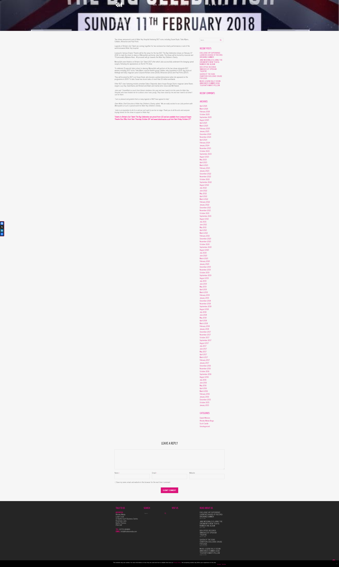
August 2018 (204, 309)
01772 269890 (124, 529)
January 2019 (204, 298)
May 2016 (203, 385)
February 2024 (205, 143)
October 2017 (204, 337)
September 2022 (206, 182)
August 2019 (204, 278)
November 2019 (205, 270)
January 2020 (204, 264)
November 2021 (205, 210)
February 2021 (205, 236)
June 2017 (203, 349)
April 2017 (203, 354)
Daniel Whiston (205, 418)
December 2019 (205, 267)
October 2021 (204, 213)
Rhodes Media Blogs (147, 25)
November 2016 (205, 368)
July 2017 (203, 346)
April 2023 (203, 162)
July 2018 (203, 312)
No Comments (217, 16)
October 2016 (204, 371)
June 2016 (203, 383)
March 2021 (204, 233)
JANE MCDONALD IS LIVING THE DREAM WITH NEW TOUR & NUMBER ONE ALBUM (211, 62)
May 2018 (203, 318)
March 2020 (204, 258)
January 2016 (204, 397)
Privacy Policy (177, 562)
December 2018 (205, 301)
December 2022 (205, 174)
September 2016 (205, 374)
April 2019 (203, 289)
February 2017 (205, 360)
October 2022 (205, 179)
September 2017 (205, 340)
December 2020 (205, 239)
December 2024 (205, 134)
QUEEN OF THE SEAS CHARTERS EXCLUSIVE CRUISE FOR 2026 (211, 76)
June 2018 (203, 315)
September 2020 (206, 247)
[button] (223, 5)
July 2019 (203, 281)
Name (117, 472)
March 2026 (204, 109)
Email (154, 472)
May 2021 (203, 227)
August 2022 (204, 185)
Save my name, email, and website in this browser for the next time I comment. (143, 482)
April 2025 (203, 123)
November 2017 (205, 335)
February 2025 (205, 128)
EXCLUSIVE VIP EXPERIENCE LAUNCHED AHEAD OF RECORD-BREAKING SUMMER (211, 55)
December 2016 (205, 366)
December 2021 (205, 208)
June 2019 (203, 284)
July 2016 (203, 380)
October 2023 (205, 151)
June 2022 (203, 191)
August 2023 (204, 157)
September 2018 (205, 306)
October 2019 (204, 272)
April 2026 (203, 106)
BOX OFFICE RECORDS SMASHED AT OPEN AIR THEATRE (208, 69)
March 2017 (204, 357)
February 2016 (205, 394)
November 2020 (205, 241)
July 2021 (203, 222)
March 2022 (204, 199)
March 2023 (204, 165)
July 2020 (203, 253)
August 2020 (204, 250)
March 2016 (204, 391)
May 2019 (203, 287)
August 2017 (204, 343)
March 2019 (204, 292)
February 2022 (205, 202)
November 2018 (205, 304)
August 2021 (204, 219)
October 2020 (205, 244)
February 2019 (205, 295)
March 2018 (204, 323)
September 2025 (206, 117)
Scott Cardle (204, 423)
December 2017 (205, 332)
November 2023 (205, 148)
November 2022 (205, 176)
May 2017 (203, 352)
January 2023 (204, 171)
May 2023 (203, 159)
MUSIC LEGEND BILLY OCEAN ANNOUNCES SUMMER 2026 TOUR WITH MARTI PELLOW (210, 83)
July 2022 (203, 188)
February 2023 (205, 168)
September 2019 (205, 275)
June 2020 (203, 256)
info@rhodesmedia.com (129, 531)
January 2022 (204, 205)
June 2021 (203, 224)
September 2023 (206, 154)
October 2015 (204, 402)
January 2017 (204, 363)
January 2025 (204, 131)
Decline (224, 564)
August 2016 (204, 377)
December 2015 (205, 400)
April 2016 (203, 388)
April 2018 (203, 320)
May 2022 (203, 193)
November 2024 (205, 137)
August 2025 (204, 120)
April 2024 (203, 140)
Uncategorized (205, 426)
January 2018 (204, 329)
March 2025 (204, 126)
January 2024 (204, 145)
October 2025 (205, 114)
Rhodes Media (120, 25)
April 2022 (203, 196)
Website (192, 472)
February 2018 (205, 326)
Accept (219, 564)
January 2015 (204, 405)
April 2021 (203, 230)
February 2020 (205, 261)
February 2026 (205, 111)
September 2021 (205, 216)
